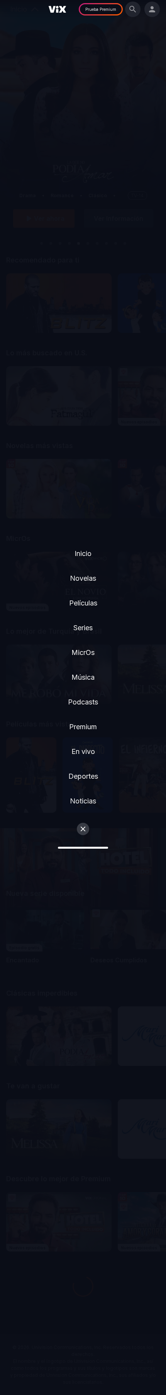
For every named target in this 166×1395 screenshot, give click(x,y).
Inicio (83, 553)
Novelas (83, 578)
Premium (83, 727)
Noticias (83, 801)
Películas (83, 603)
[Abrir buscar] (133, 9)
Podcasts (83, 702)
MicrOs (83, 652)
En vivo (83, 751)
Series (83, 628)
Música (83, 677)
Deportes (83, 776)
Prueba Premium (100, 9)
